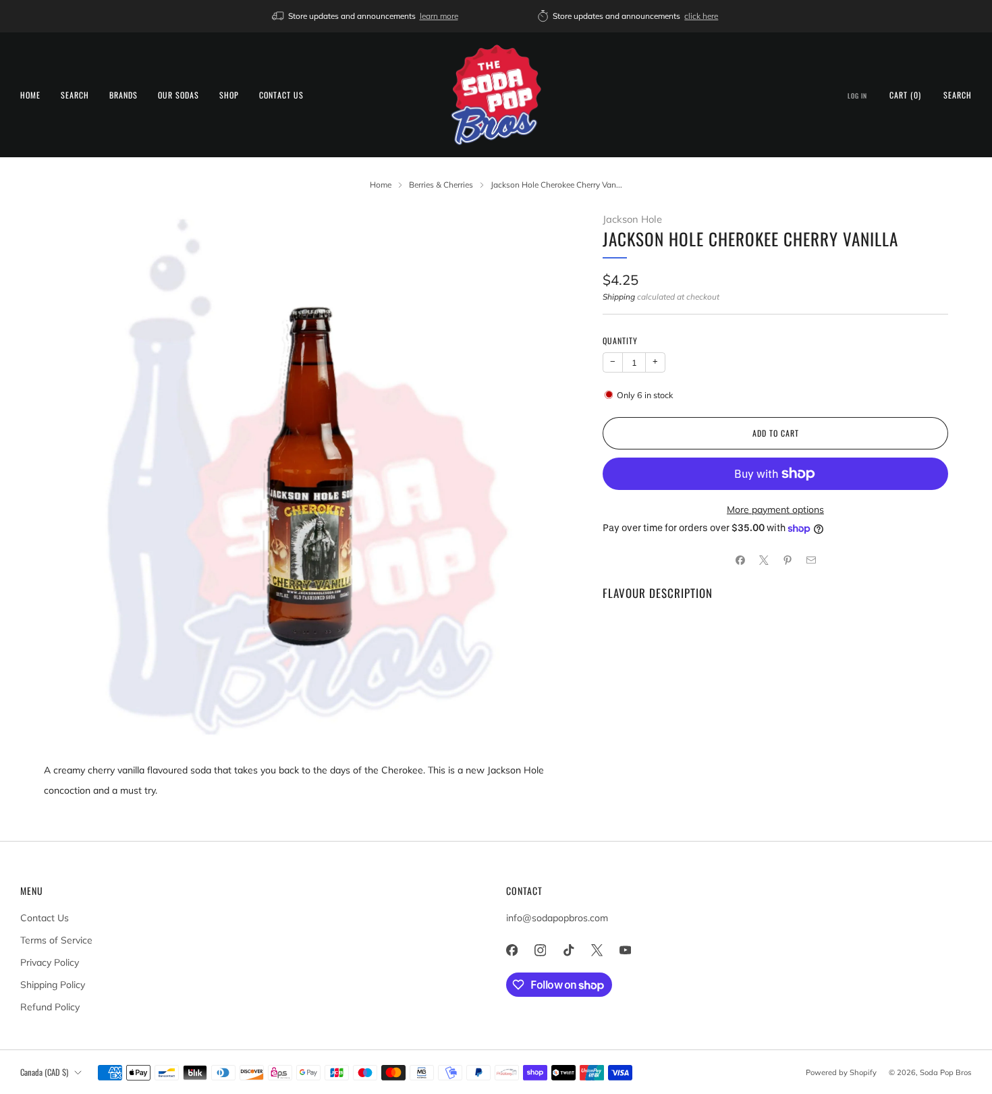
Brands (123, 95)
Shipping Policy (52, 985)
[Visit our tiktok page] (568, 950)
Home (30, 95)
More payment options (775, 509)
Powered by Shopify (841, 1072)
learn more (439, 16)
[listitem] (366, 16)
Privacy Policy (49, 962)
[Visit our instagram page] (540, 950)
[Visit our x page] (596, 950)
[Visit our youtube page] (625, 950)
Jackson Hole (632, 219)
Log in (857, 96)
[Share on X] (763, 560)
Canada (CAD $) (44, 1072)
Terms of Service (56, 940)
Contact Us (281, 95)
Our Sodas (178, 95)
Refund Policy (50, 1007)
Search (75, 95)
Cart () (905, 95)
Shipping (619, 297)
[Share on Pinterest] (787, 560)
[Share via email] (811, 560)
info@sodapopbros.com (557, 918)
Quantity (620, 340)
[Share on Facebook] (740, 560)
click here (701, 16)
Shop (229, 95)
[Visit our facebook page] (511, 950)
